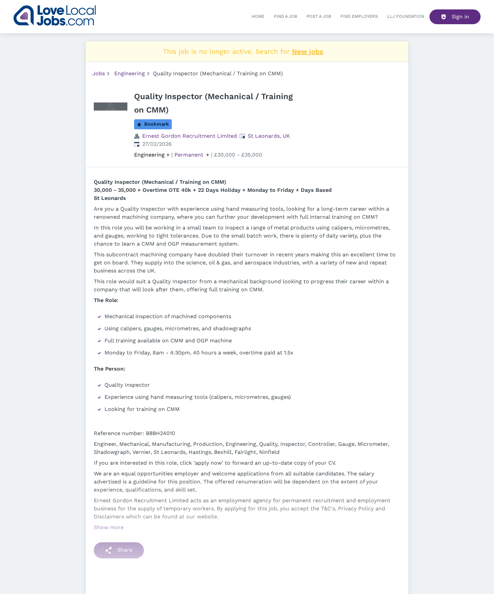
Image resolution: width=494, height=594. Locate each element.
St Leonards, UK (269, 136)
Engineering (129, 73)
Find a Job (285, 16)
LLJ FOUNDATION (405, 16)
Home (258, 16)
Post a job (318, 16)
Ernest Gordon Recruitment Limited (189, 136)
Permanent (188, 155)
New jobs (307, 51)
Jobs (98, 73)
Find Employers (359, 16)
